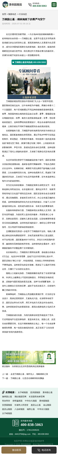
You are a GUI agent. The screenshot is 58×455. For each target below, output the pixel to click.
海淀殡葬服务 (39, 366)
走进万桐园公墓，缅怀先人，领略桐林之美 (29, 374)
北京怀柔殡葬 (26, 366)
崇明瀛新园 (17, 401)
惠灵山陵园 (7, 409)
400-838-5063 (32, 424)
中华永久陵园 (31, 401)
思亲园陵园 (35, 392)
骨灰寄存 (6, 401)
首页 (4, 14)
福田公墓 (31, 409)
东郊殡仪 (16, 366)
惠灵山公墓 (36, 405)
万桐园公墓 (27, 38)
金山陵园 (47, 405)
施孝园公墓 (7, 396)
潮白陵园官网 (20, 396)
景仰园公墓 (48, 392)
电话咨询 (46, 450)
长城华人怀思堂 (21, 405)
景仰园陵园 (44, 401)
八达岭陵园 (19, 409)
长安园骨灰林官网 (37, 396)
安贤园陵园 (7, 405)
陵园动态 (12, 14)
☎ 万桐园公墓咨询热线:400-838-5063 (29, 62)
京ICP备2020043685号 (43, 444)
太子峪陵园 (23, 392)
